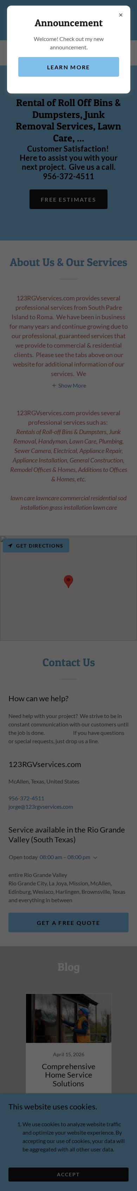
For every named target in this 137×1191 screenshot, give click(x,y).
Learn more (68, 67)
